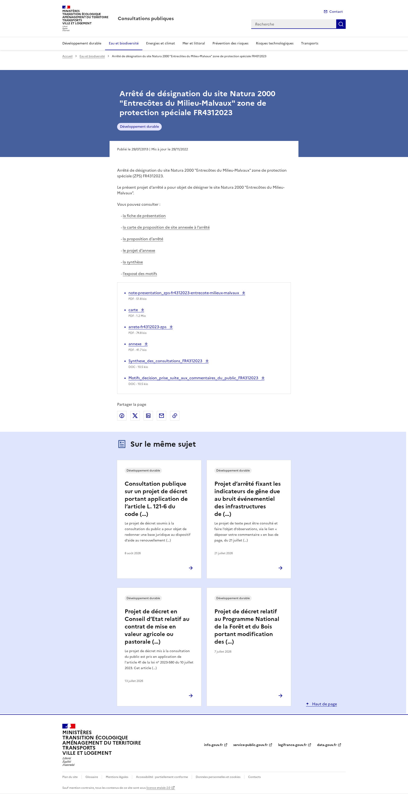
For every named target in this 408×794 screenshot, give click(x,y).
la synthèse (133, 262)
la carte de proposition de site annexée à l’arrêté (166, 227)
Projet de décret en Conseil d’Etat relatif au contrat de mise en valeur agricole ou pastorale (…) (157, 626)
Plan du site (70, 777)
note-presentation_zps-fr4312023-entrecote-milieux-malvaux (184, 293)
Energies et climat (160, 43)
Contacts (254, 777)
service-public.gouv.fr (250, 744)
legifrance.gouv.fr (292, 744)
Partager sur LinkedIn (148, 415)
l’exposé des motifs (140, 273)
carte (136, 310)
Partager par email (161, 415)
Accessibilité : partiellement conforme (162, 777)
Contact (336, 11)
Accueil (67, 56)
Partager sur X (135, 415)
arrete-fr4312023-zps (147, 327)
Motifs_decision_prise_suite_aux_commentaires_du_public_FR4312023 (193, 378)
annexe (137, 344)
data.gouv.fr (327, 744)
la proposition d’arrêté (143, 239)
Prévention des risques (230, 43)
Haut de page (324, 704)
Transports (309, 43)
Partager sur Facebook (122, 415)
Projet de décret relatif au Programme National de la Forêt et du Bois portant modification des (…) (246, 626)
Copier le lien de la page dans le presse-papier (174, 415)
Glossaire (91, 777)
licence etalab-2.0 (158, 788)
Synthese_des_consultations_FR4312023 (165, 361)
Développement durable (81, 43)
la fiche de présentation (144, 215)
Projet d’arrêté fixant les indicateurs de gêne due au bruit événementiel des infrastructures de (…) (247, 499)
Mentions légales (117, 777)
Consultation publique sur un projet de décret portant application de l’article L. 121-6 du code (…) (156, 499)
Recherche (341, 24)
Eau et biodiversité (124, 43)
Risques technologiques (274, 43)
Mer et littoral (194, 43)
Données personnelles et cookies (218, 777)
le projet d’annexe (139, 250)
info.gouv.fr (213, 744)
